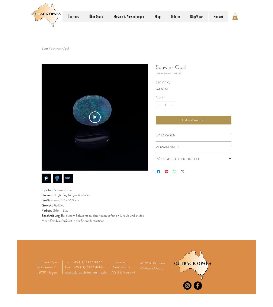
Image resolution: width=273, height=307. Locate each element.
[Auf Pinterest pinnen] (166, 171)
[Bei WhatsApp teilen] (174, 171)
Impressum (120, 262)
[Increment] (172, 105)
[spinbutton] (165, 105)
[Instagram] (187, 285)
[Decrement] (159, 105)
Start (45, 48)
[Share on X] (182, 171)
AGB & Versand (123, 272)
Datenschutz (121, 267)
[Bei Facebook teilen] (158, 171)
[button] (235, 16)
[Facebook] (198, 285)
